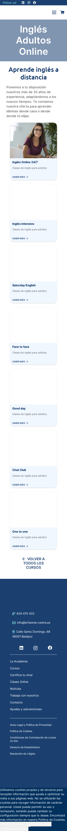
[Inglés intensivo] (33, 186)
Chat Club (19, 470)
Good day (19, 408)
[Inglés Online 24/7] (33, 125)
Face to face (20, 347)
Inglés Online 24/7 (25, 162)
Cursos (14, 668)
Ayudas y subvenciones (26, 709)
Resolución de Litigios (22, 753)
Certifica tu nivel (21, 675)
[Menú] (54, 12)
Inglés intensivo (23, 224)
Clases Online (19, 681)
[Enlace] (12, 12)
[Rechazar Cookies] (29, 826)
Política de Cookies (21, 731)
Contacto (16, 702)
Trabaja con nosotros (24, 695)
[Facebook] (50, 648)
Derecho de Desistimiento (25, 747)
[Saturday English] (33, 248)
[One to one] (33, 494)
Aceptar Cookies (12, 824)
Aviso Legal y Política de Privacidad (30, 724)
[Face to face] (33, 309)
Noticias (15, 688)
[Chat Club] (33, 432)
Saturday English (24, 285)
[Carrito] (62, 12)
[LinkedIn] (21, 648)
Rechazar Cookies (38, 824)
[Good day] (33, 371)
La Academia (19, 661)
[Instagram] (35, 648)
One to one (20, 531)
